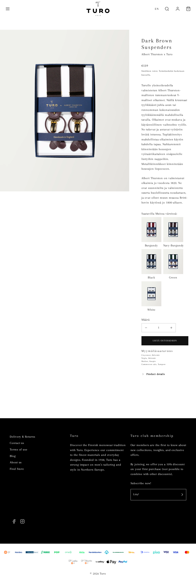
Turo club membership (152, 436)
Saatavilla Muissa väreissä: (159, 213)
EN (157, 8)
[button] (7, 8)
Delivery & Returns (22, 436)
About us (16, 462)
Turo (74, 436)
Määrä (145, 319)
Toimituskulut (166, 71)
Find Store (17, 469)
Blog (13, 456)
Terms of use (18, 449)
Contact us (17, 443)
